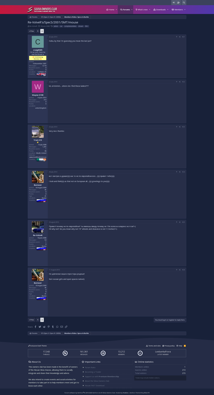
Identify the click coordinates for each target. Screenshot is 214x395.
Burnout (38, 185)
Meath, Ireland (41, 153)
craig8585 (37, 50)
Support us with (102, 376)
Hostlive (125, 393)
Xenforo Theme (139, 393)
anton (56, 26)
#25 (183, 222)
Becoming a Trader (93, 372)
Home (111, 9)
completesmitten (70, 26)
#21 (183, 37)
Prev (32, 31)
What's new (143, 9)
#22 (183, 82)
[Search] (184, 2)
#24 (183, 172)
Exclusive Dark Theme (38, 346)
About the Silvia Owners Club (97, 381)
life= (86, 26)
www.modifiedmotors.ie (37, 157)
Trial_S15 (38, 140)
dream (80, 26)
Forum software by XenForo (83, 393)
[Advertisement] (117, 59)
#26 (183, 270)
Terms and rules (154, 346)
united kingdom (40, 108)
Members (179, 9)
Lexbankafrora (163, 351)
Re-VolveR (33, 26)
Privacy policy (169, 346)
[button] (116, 9)
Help (180, 346)
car (61, 26)
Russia (44, 198)
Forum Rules (90, 367)
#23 (183, 127)
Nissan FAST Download (94, 385)
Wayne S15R (37, 95)
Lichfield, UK (42, 72)
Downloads (161, 9)
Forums (126, 9)
